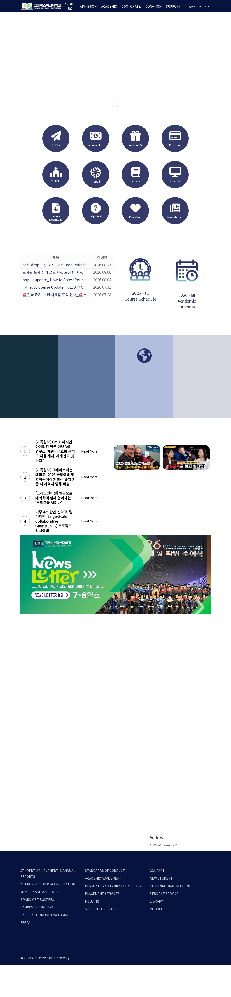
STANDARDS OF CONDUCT (105, 870)
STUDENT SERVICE (164, 893)
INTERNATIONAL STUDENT (170, 886)
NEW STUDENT (161, 878)
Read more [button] (86, 415)
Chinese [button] (144, 409)
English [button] (144, 400)
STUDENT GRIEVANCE (102, 909)
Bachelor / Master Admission (28, 392)
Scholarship (202, 386)
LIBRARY (156, 901)
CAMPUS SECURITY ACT (38, 907)
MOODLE (156, 909)
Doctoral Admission (86, 389)
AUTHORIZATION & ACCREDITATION (47, 884)
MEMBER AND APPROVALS (40, 892)
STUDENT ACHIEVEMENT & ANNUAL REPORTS (47, 873)
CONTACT (157, 870)
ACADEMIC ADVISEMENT (103, 878)
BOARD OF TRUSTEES (37, 899)
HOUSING (92, 901)
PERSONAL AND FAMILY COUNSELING (113, 886)
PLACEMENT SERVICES (102, 893)
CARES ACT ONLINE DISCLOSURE (45, 915)
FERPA (25, 922)
